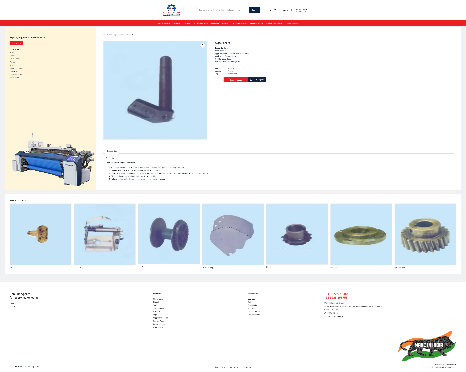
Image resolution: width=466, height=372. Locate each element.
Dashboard (252, 299)
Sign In (285, 10)
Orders (250, 302)
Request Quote (236, 79)
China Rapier (164, 23)
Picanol (176, 23)
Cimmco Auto (256, 23)
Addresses (252, 308)
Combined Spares (274, 23)
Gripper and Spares (17, 68)
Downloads (252, 305)
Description (112, 150)
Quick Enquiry (258, 79)
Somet (188, 23)
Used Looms (292, 23)
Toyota (121, 34)
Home (104, 34)
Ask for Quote (301, 9)
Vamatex (215, 23)
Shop (110, 34)
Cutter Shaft (232, 73)
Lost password (254, 314)
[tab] (112, 151)
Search (255, 10)
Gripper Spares (240, 23)
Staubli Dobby (201, 23)
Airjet (225, 23)
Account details (254, 311)
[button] (257, 79)
